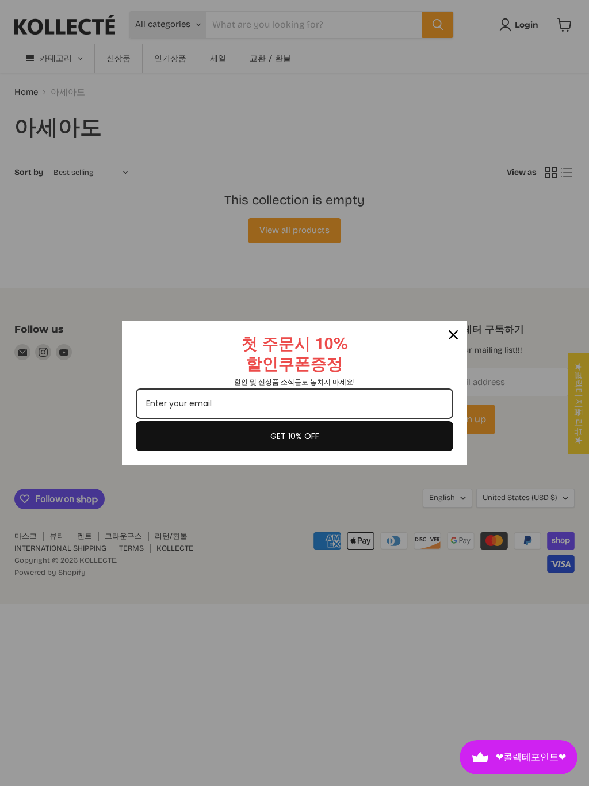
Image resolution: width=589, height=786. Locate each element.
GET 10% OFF (294, 436)
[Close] (453, 335)
